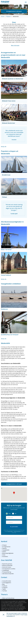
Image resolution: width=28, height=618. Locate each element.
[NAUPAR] (5, 2)
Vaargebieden (5, 550)
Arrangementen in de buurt (14, 11)
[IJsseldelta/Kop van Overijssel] (14, 322)
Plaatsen (8, 16)
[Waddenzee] (14, 297)
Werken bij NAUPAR (7, 565)
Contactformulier (6, 581)
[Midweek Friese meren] (14, 90)
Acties (3, 555)
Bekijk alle (3, 146)
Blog (3, 584)
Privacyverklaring (6, 572)
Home (2, 16)
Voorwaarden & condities (8, 568)
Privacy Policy (10, 531)
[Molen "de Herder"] (14, 237)
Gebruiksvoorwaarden (8, 573)
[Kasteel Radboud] (14, 263)
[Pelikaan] (14, 186)
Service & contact (6, 567)
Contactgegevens (6, 582)
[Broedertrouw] (14, 164)
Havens (4, 551)
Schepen (4, 545)
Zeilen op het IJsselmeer (8, 598)
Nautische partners (7, 564)
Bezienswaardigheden (7, 553)
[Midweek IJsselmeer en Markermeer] (14, 68)
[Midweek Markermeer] (14, 112)
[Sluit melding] (3, 614)
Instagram (4, 587)
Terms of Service (17, 531)
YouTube (4, 591)
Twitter (4, 589)
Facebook (4, 586)
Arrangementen (6, 546)
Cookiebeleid (5, 570)
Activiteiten (5, 556)
